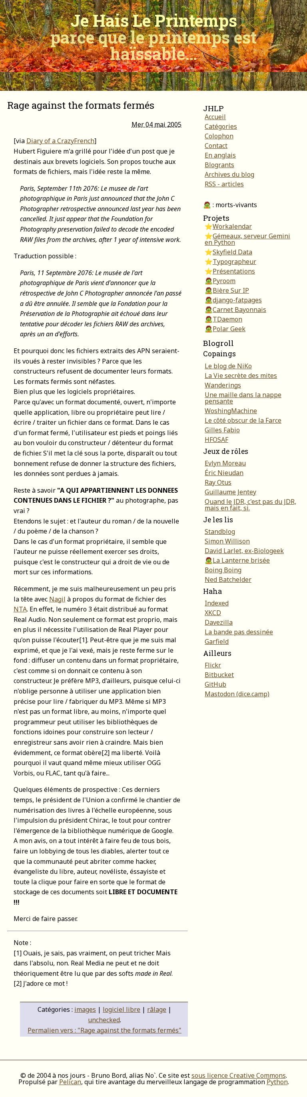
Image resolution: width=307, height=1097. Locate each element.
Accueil (215, 116)
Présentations (234, 271)
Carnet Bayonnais (239, 309)
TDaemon (227, 319)
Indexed (217, 603)
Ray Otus (218, 482)
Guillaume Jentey (230, 492)
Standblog (220, 531)
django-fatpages (237, 300)
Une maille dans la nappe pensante (243, 398)
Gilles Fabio (222, 430)
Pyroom (224, 280)
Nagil (57, 599)
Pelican (70, 1081)
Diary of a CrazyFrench (60, 140)
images (85, 1009)
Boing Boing (223, 569)
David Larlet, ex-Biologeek (244, 550)
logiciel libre (121, 1009)
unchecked (104, 1019)
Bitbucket (219, 674)
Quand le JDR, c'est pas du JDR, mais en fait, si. (250, 504)
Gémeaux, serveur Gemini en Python (247, 239)
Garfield (217, 641)
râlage (156, 1009)
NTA (20, 609)
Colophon (219, 136)
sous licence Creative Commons (238, 1075)
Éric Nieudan (224, 472)
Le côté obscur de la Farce (243, 420)
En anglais (220, 155)
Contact (216, 145)
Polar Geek (229, 328)
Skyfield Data (232, 252)
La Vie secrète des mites (241, 375)
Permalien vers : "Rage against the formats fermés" (104, 1030)
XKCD (213, 612)
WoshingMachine (231, 410)
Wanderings (223, 385)
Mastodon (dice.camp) (237, 693)
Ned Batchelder (228, 579)
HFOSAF (216, 439)
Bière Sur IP (231, 290)
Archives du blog (229, 174)
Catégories (221, 126)
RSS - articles (224, 184)
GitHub (215, 684)
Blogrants (219, 164)
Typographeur (234, 261)
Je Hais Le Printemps (153, 36)
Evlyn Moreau (225, 463)
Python (277, 1081)
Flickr (213, 665)
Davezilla (219, 622)
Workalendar (232, 226)
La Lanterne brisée (241, 560)
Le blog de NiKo (228, 366)
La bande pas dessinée (239, 631)
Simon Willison (227, 541)
